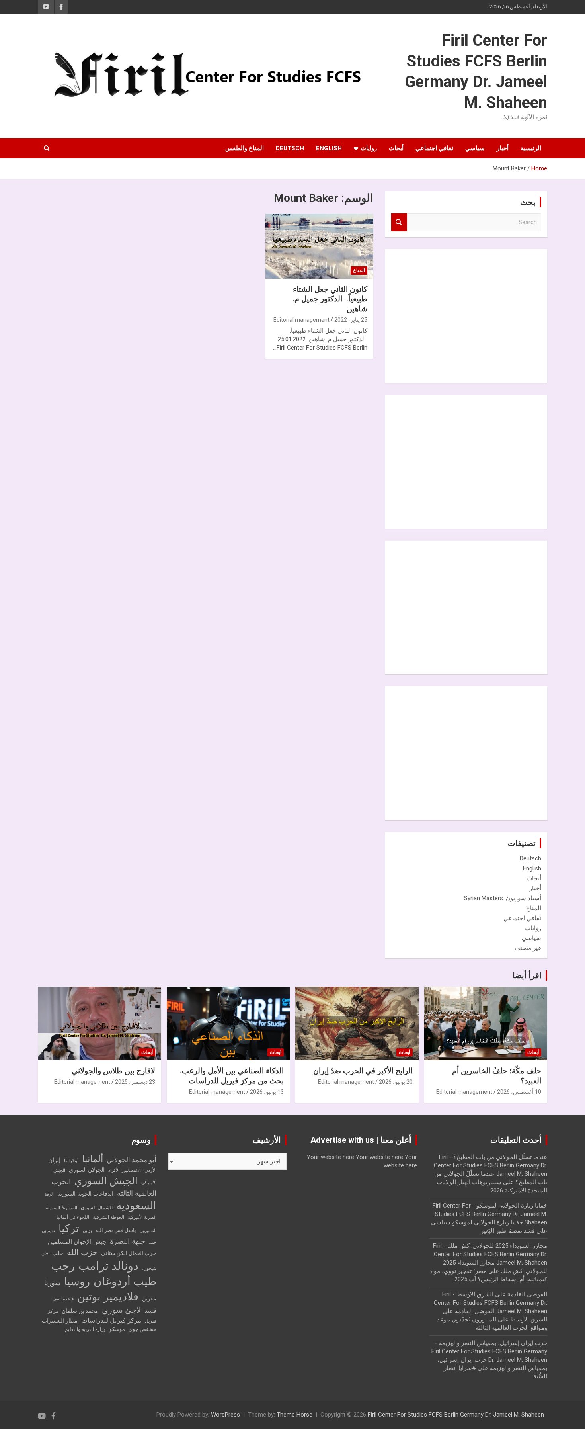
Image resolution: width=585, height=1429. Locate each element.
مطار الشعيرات (60, 1321)
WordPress (225, 1414)
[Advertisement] (481, 315)
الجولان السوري (87, 1170)
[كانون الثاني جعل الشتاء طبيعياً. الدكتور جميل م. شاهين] (319, 246)
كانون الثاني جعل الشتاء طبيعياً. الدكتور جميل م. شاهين (329, 299)
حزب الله (82, 1252)
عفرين (149, 1299)
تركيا (68, 1228)
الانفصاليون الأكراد (124, 1170)
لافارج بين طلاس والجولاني (113, 1070)
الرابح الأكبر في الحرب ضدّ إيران (363, 1070)
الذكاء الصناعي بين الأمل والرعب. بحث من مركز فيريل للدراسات (232, 1075)
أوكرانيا (71, 1160)
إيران (54, 1160)
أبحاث (396, 148)
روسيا (77, 1281)
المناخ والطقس (244, 148)
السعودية (136, 1205)
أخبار (503, 148)
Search (399, 222)
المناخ (359, 270)
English (329, 148)
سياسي (475, 148)
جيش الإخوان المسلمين (77, 1241)
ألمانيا (92, 1159)
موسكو (117, 1329)
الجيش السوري (106, 1181)
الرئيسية (531, 148)
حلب (57, 1253)
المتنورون (148, 1230)
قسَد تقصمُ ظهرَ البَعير (508, 1230)
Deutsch (290, 148)
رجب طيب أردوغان (103, 1273)
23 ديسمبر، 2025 (135, 1082)
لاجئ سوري (121, 1310)
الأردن (150, 1170)
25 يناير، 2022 (350, 320)
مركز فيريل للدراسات (111, 1320)
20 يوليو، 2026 (396, 1082)
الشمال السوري (97, 1207)
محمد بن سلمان (80, 1311)
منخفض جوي (142, 1329)
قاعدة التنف (63, 1299)
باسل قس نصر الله (116, 1230)
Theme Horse (294, 1414)
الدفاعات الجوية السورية (85, 1194)
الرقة (49, 1194)
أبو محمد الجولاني (131, 1160)
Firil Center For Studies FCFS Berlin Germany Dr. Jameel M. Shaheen (456, 1414)
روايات (369, 148)
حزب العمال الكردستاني (128, 1253)
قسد (150, 1310)
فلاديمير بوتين (107, 1296)
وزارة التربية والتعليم (85, 1329)
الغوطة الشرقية (108, 1217)
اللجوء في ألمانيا (73, 1217)
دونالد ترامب (108, 1266)
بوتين (87, 1230)
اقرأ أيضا (527, 975)
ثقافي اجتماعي (434, 148)
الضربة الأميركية (142, 1217)
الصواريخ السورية (61, 1207)
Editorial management (301, 320)
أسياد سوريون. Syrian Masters (502, 898)
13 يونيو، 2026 (267, 1092)
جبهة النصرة (127, 1241)
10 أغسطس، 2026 (519, 1092)
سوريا (52, 1283)
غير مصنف (528, 948)
